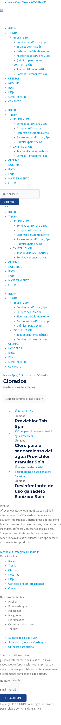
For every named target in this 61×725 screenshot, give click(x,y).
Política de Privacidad (13, 718)
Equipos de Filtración (29, 46)
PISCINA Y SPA (21, 37)
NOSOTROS (15, 83)
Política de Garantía (39, 718)
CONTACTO (14, 101)
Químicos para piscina (29, 60)
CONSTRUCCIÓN (22, 65)
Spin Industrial (27, 375)
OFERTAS (13, 78)
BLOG (11, 87)
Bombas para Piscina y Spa (32, 42)
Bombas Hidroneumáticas (32, 74)
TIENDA (12, 33)
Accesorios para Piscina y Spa (33, 56)
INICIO (12, 28)
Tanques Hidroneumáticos (32, 69)
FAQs (11, 92)
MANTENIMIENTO (18, 97)
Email (3, 689)
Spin (14, 375)
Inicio (6, 375)
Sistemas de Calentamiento (33, 51)
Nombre (5, 680)
